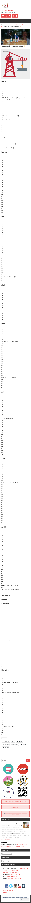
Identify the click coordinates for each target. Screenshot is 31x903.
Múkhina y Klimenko (15, 874)
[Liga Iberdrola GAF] (8, 776)
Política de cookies (23, 897)
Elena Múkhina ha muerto (14, 878)
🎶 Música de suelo (15, 807)
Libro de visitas (15, 872)
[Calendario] (8, 764)
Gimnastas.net (7, 10)
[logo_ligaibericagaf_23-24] (22, 776)
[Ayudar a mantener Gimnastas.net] (22, 788)
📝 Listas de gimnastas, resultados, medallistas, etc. (15, 801)
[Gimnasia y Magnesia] (22, 764)
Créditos (5, 892)
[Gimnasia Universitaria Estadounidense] (8, 788)
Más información (5, 839)
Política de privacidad (8, 890)
